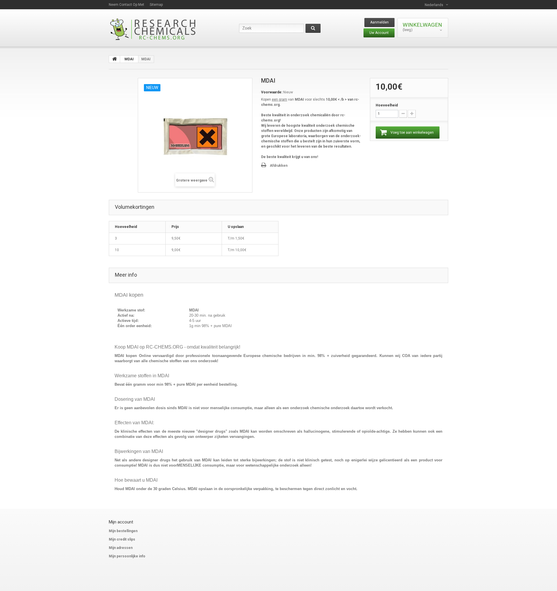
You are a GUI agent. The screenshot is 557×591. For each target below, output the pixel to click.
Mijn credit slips (122, 539)
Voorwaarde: (271, 92)
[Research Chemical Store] (162, 29)
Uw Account (379, 33)
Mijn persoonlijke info (127, 556)
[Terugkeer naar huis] (114, 59)
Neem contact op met (126, 5)
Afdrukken (278, 166)
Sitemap (156, 5)
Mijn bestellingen (123, 531)
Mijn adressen (121, 548)
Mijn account (121, 522)
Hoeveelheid (387, 105)
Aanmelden (379, 22)
